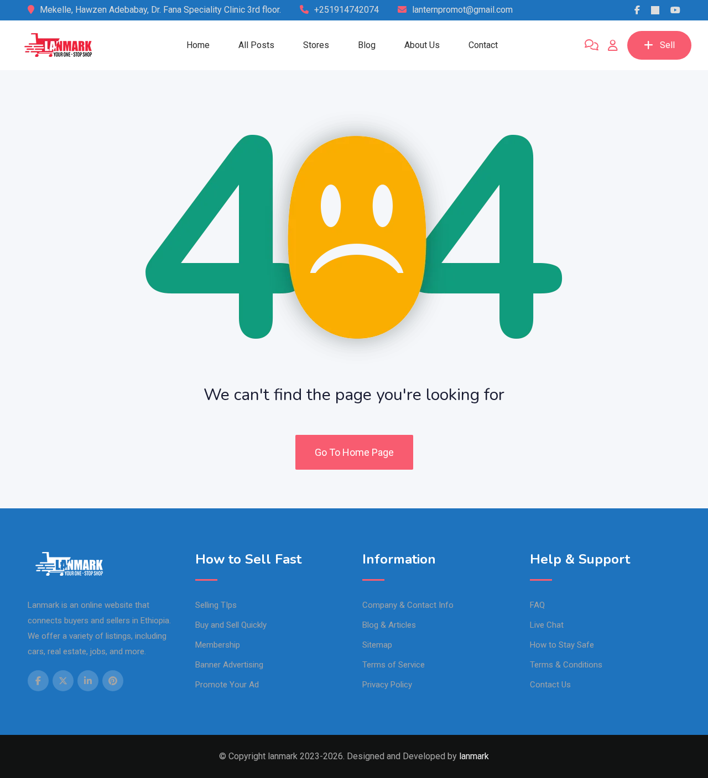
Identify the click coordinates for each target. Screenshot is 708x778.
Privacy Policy (387, 685)
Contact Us (550, 685)
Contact (483, 45)
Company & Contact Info (408, 605)
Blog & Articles (389, 625)
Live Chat (547, 625)
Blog (367, 45)
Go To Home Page (354, 452)
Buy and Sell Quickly (231, 625)
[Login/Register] (613, 45)
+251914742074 (346, 9)
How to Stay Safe (562, 645)
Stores (316, 45)
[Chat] (591, 45)
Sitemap (377, 645)
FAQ (537, 605)
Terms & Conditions (566, 665)
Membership (217, 645)
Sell (667, 45)
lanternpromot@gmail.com (462, 9)
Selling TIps (216, 605)
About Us (422, 45)
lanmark (474, 756)
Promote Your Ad (227, 685)
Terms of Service (393, 665)
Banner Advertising (229, 665)
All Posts (256, 45)
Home (198, 45)
